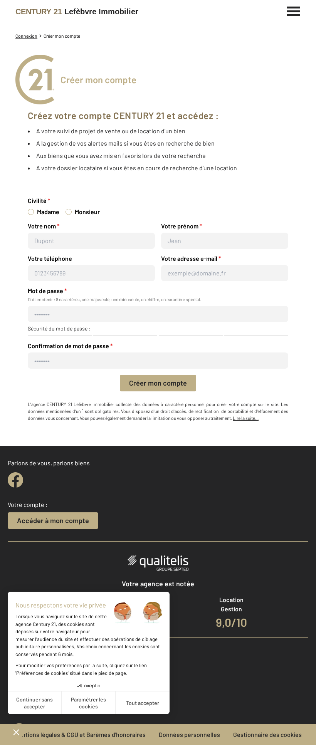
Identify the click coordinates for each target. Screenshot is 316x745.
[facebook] (15, 480)
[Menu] (294, 10)
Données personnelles (189, 734)
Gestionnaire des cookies (267, 734)
